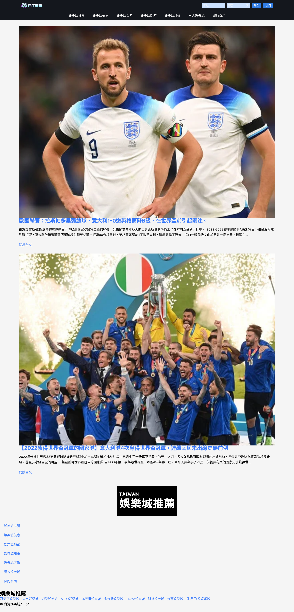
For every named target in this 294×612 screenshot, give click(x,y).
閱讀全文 (25, 245)
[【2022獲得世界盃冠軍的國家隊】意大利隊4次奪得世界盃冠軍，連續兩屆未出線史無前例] (147, 349)
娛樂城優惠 (101, 16)
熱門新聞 (10, 581)
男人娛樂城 (197, 16)
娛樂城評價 (173, 16)
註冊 (268, 5)
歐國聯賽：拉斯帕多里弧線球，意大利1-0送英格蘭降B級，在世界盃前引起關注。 (113, 221)
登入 (256, 5)
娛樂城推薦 (77, 16)
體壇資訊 (219, 16)
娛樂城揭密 (125, 16)
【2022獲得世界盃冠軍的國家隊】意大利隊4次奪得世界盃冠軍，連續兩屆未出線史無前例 (123, 448)
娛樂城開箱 (149, 16)
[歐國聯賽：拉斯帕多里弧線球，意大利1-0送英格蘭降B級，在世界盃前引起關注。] (147, 122)
